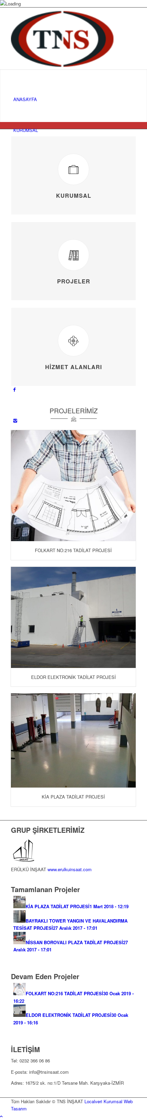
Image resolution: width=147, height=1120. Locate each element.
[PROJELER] (73, 255)
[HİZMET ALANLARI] (73, 340)
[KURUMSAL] (73, 169)
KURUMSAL (73, 195)
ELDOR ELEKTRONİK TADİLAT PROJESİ (73, 677)
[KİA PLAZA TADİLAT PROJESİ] (73, 740)
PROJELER (73, 281)
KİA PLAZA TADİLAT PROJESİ (73, 796)
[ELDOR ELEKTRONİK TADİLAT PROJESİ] (73, 617)
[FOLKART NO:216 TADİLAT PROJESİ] (73, 485)
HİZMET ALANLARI (73, 367)
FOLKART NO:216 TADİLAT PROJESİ (73, 550)
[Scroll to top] (1, 1116)
